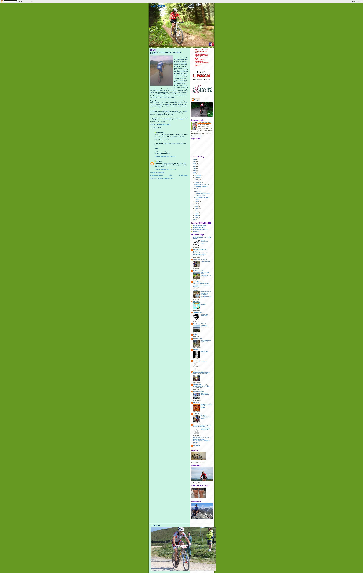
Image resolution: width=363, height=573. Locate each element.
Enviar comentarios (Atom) (166, 178)
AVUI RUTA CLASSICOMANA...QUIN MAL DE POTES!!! (202, 193)
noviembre (198, 177)
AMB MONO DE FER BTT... (202, 184)
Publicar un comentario (157, 172)
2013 (194, 161)
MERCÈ (195, 350)
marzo (197, 213)
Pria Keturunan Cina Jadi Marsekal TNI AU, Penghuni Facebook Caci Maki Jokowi (206, 294)
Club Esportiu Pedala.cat (200, 229)
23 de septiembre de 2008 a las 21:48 (165, 169)
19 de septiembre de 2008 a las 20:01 (165, 156)
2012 (194, 164)
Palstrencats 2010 (198, 391)
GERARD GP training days (201, 385)
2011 (194, 166)
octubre (197, 180)
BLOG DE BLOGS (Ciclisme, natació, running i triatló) (201, 372)
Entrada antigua (183, 175)
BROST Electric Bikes (199, 225)
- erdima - (196, 290)
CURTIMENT (158, 5)
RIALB (195, 335)
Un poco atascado (205, 261)
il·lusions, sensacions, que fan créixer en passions (202, 425)
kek (157, 161)
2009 (194, 170)
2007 (194, 220)
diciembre (198, 175)
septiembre (198, 182)
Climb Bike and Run (199, 282)
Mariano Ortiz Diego (205, 122)
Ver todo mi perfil (196, 136)
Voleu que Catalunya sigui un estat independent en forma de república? (201, 285)
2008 (194, 173)
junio (196, 206)
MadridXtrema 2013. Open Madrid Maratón (206, 406)
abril (196, 210)
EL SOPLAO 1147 (198, 271)
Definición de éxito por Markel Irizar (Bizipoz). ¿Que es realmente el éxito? (201, 254)
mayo (196, 208)
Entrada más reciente (156, 175)
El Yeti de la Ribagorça (200, 361)
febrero (197, 215)
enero (197, 217)
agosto (197, 201)
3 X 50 (196, 189)
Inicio (170, 175)
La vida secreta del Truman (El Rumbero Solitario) (202, 438)
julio (196, 204)
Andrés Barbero (197, 414)
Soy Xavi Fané (197, 338)
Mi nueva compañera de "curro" (204, 242)
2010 (194, 168)
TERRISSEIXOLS (198, 312)
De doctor (196, 301)
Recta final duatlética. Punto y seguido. (206, 417)
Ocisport (195, 231)
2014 (194, 159)
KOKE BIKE (196, 446)
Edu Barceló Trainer (199, 227)
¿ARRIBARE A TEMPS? (201, 186)
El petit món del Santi (199, 323)
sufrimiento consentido (200, 259)
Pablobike (196, 402)
